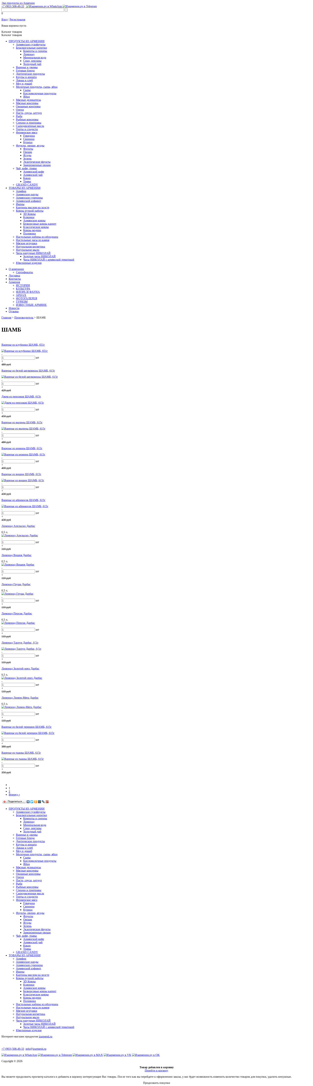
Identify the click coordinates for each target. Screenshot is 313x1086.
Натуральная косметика (30, 246)
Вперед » (14, 794)
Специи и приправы (28, 122)
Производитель (23, 317)
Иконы (20, 204)
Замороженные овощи (37, 165)
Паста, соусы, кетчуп (29, 112)
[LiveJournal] (43, 801)
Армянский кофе (33, 171)
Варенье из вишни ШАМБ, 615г (21, 474)
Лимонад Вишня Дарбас (16, 555)
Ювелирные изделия (28, 262)
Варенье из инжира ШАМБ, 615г (21, 448)
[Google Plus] (47, 801)
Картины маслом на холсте (32, 207)
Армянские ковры (34, 220)
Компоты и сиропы (35, 51)
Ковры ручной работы (29, 210)
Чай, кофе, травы (26, 168)
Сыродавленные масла (30, 125)
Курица (27, 142)
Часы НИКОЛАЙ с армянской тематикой (48, 259)
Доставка (14, 275)
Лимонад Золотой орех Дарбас (20, 668)
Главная (6, 317)
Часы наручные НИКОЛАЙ (33, 253)
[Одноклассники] (36, 801)
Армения (14, 282)
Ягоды (27, 155)
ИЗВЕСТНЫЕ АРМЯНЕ (31, 304)
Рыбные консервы (27, 119)
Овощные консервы (28, 106)
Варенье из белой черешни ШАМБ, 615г (26, 726)
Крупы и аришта (26, 77)
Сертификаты (24, 272)
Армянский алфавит (28, 200)
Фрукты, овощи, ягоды (30, 145)
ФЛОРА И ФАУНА (28, 291)
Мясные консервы (27, 103)
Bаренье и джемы (27, 67)
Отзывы (14, 311)
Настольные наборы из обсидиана (37, 236)
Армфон (21, 191)
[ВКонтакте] (28, 801)
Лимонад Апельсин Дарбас (18, 526)
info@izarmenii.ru (36, 1048)
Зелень (27, 158)
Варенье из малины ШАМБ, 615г (22, 422)
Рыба (19, 116)
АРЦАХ (21, 295)
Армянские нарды (27, 194)
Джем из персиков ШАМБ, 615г (21, 396)
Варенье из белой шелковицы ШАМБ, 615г (28, 370)
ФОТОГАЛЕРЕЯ (26, 298)
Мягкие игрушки (26, 243)
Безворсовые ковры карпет (39, 223)
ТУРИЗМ (22, 301)
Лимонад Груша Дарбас (16, 584)
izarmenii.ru (45, 1036)
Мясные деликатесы (28, 99)
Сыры (27, 90)
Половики (29, 233)
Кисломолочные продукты (39, 93)
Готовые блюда (25, 70)
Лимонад (28, 54)
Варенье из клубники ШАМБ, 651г (23, 344)
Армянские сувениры (29, 197)
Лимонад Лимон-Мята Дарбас (20, 697)
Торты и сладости (27, 129)
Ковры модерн (32, 230)
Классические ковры (36, 227)
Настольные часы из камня (32, 240)
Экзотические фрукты (37, 161)
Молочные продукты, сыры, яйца (36, 86)
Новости (14, 308)
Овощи (27, 152)
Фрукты (28, 148)
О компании (16, 269)
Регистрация (17, 19)
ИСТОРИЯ (23, 285)
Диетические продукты (30, 73)
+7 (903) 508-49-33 (12, 6)
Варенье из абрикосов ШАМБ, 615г (23, 500)
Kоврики (28, 217)
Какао (27, 178)
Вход (4, 19)
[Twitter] (32, 801)
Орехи (20, 109)
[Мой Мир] (39, 801)
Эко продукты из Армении (18, 3)
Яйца (26, 96)
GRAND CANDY (27, 184)
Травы (27, 181)
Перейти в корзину (156, 1070)
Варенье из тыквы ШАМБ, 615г (21, 752)
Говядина (29, 135)
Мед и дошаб (24, 83)
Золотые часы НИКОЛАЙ (39, 256)
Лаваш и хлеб (24, 80)
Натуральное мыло (27, 249)
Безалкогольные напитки (31, 47)
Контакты (15, 278)
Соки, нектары (32, 60)
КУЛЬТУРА (23, 288)
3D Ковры (29, 213)
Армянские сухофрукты (30, 44)
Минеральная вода (34, 57)
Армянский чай (33, 174)
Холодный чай (32, 64)
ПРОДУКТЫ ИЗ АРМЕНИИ (27, 41)
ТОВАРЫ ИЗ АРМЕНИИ (25, 187)
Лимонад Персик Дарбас (16, 613)
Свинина (28, 139)
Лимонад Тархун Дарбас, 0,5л (19, 642)
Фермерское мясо (26, 132)
